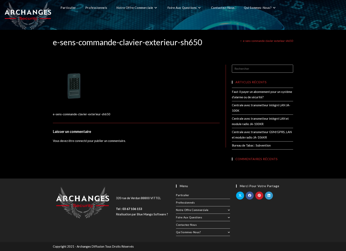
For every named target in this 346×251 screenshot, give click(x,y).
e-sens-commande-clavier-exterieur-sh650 (268, 40)
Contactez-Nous (186, 224)
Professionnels (185, 202)
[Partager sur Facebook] (250, 196)
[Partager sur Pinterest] (259, 196)
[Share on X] (240, 196)
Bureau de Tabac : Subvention (251, 145)
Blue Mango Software (151, 214)
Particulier (182, 195)
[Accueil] (238, 40)
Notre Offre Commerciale (192, 210)
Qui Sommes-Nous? (188, 232)
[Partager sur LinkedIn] (269, 196)
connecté (81, 141)
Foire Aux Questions (189, 217)
